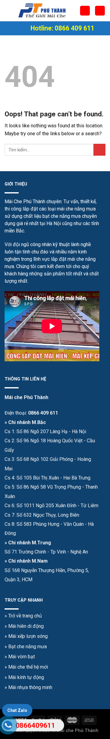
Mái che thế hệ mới (28, 667)
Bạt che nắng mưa (27, 646)
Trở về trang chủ (25, 616)
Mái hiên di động (26, 626)
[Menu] (23, 28)
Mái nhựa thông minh (30, 687)
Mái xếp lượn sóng (28, 636)
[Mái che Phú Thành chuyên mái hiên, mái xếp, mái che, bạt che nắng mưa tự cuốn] (42, 10)
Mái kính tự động (26, 677)
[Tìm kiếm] (100, 11)
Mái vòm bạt (21, 656)
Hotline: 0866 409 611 (62, 28)
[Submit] (99, 150)
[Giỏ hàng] (85, 11)
